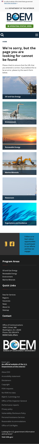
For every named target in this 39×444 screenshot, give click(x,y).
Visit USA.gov (7, 437)
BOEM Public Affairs (10, 335)
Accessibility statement (11, 376)
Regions (5, 298)
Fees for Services (9, 295)
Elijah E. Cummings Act (11, 397)
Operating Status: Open (21, 26)
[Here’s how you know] (19, 2)
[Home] (19, 17)
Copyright (6, 384)
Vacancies (6, 301)
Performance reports (10, 405)
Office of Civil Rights (10, 425)
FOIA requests (7, 388)
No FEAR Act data (9, 393)
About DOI (6, 372)
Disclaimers (6, 380)
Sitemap (5, 310)
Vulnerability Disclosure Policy (14, 413)
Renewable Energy (9, 273)
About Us (6, 307)
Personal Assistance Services (13, 417)
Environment (7, 277)
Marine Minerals (8, 280)
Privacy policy (7, 409)
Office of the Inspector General (14, 401)
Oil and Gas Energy (9, 270)
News (4, 304)
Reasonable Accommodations (14, 421)
